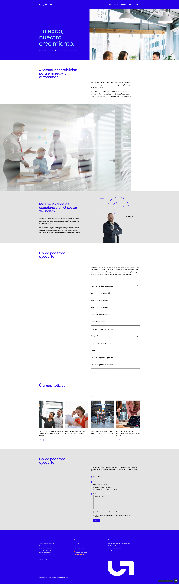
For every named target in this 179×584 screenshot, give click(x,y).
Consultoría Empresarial (45, 548)
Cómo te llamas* (97, 476)
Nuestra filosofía (113, 4)
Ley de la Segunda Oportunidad (47, 554)
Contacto (137, 4)
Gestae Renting (43, 559)
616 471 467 (110, 546)
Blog (130, 4)
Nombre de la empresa (99, 482)
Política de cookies (78, 546)
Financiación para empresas (46, 543)
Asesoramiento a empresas (46, 546)
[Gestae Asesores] (46, 4)
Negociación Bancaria (45, 552)
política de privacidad (108, 511)
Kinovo (66, 577)
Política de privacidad (79, 548)
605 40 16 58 (117, 546)
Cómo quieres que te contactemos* (102, 487)
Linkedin (112, 550)
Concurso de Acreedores (45, 557)
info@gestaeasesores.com (114, 548)
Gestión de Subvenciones (45, 550)
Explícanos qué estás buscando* (101, 493)
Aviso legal (76, 543)
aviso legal (116, 511)
